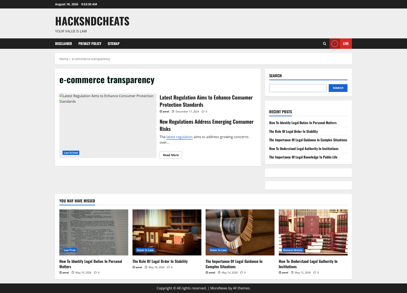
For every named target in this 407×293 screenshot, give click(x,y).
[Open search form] (324, 43)
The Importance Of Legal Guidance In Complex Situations (308, 139)
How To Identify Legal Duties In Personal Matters (303, 122)
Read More (172, 156)
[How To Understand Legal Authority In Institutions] (313, 232)
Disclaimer (63, 43)
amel (166, 111)
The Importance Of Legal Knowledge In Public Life (303, 157)
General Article (292, 250)
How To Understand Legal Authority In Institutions (304, 148)
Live (346, 43)
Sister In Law (145, 250)
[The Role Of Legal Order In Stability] (166, 232)
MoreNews (218, 288)
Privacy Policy (89, 43)
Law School (71, 152)
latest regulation (179, 137)
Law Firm (70, 250)
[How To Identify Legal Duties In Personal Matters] (93, 232)
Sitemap (114, 43)
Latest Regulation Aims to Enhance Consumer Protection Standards (107, 125)
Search (275, 75)
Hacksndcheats (92, 20)
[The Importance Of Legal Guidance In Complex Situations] (240, 232)
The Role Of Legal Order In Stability (293, 131)
